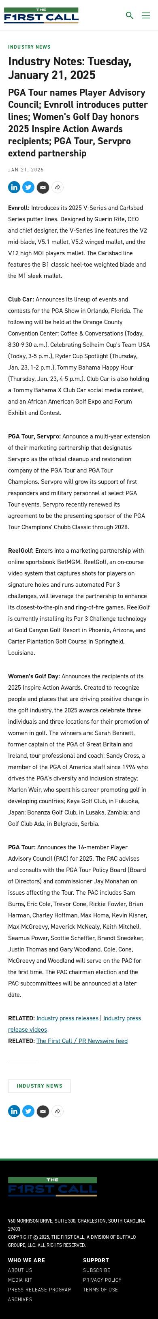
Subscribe (97, 1271)
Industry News (29, 47)
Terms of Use (100, 1290)
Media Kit (20, 1280)
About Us (20, 1271)
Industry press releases (67, 1018)
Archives (20, 1300)
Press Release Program (40, 1290)
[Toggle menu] (146, 15)
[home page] (41, 15)
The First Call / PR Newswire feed (82, 1041)
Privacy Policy (102, 1280)
